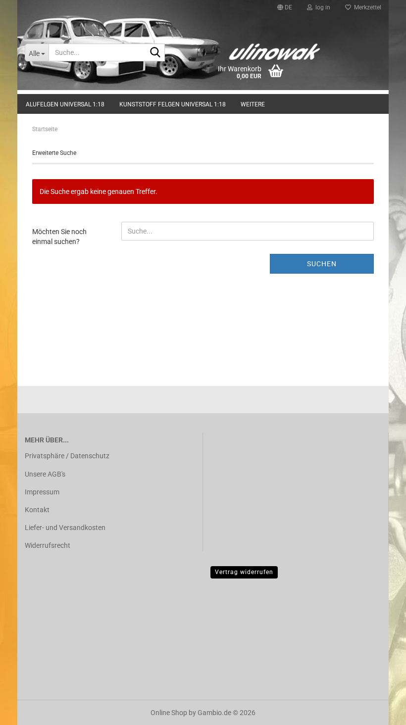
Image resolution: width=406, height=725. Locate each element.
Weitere (253, 104)
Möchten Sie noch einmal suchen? (59, 236)
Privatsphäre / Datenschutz (67, 456)
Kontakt (37, 510)
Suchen (322, 264)
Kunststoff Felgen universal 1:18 (172, 104)
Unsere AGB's (45, 474)
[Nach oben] (379, 710)
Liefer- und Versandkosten (65, 528)
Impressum (42, 492)
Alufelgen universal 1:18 (65, 104)
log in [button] (321, 7)
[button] (285, 7)
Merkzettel (366, 7)
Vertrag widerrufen (244, 572)
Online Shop (169, 713)
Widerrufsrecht (47, 545)
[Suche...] (155, 53)
